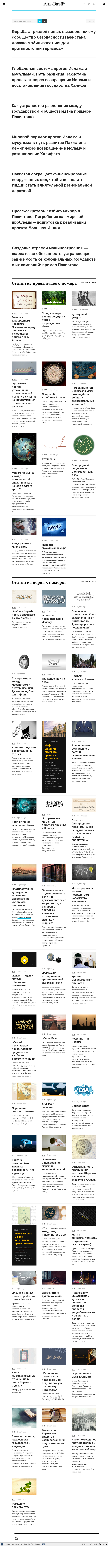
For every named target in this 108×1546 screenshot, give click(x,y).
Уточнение (49, 459)
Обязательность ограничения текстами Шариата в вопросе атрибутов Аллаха (84, 1173)
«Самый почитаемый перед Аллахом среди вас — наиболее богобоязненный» (23, 1050)
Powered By (18, 1539)
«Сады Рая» (50, 1038)
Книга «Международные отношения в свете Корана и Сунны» (23, 1378)
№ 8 (73, 816)
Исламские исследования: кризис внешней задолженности (52, 977)
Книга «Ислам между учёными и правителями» (23, 1238)
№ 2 (43, 674)
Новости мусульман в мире (54, 546)
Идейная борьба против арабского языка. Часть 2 (23, 614)
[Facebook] (84, 3)
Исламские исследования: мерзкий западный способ (53, 1164)
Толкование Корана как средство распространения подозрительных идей (53, 1438)
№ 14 (14, 885)
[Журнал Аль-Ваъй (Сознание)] (54, 4)
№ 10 (14, 607)
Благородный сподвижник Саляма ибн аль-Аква (83, 470)
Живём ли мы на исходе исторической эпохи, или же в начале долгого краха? (23, 481)
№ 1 (46, 741)
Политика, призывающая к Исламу (52, 618)
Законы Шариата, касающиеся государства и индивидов (23, 1441)
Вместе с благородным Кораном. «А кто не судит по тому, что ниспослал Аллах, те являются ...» (83, 830)
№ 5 (73, 607)
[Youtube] (94, 3)
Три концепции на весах (53, 680)
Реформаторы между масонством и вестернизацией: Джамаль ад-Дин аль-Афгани (23, 686)
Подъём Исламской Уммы (83, 677)
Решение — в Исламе (80, 1040)
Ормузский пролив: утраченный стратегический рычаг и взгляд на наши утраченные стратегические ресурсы (24, 394)
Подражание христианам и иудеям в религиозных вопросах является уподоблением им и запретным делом (83, 1306)
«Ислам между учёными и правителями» (23, 1250)
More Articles (87, 282)
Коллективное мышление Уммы (23, 823)
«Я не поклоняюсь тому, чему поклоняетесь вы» (54, 1231)
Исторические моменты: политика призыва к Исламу (54, 823)
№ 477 (14, 313)
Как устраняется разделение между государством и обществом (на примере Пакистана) (51, 110)
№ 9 (73, 741)
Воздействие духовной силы (52, 1294)
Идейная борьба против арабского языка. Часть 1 (23, 1296)
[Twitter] (89, 3)
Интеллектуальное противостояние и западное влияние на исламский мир (84, 1444)
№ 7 (43, 814)
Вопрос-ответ (80, 1106)
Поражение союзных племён (23, 1109)
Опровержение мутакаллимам (81, 1374)
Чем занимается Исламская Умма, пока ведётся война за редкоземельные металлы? (83, 396)
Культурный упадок (79, 315)
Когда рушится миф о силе (21, 544)
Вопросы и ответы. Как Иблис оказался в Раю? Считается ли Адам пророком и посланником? (84, 619)
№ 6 (43, 611)
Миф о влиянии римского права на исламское (51, 751)
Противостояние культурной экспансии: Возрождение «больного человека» (22, 897)
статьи (28, 622)
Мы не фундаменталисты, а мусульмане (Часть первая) (84, 1239)
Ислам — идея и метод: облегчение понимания (22, 980)
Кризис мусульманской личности (82, 979)
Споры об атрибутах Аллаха (53, 395)
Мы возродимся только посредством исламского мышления (82, 894)
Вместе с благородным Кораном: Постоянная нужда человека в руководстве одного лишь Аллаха (24, 328)
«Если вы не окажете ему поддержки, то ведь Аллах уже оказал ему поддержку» (52, 1381)
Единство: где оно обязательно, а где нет (24, 750)
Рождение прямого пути (21, 1505)
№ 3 (13, 674)
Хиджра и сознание (48, 1105)
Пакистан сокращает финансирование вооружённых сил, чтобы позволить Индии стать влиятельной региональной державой (52, 182)
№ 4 (13, 818)
